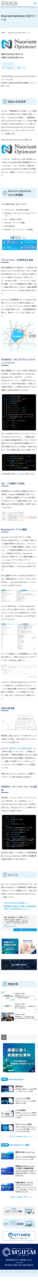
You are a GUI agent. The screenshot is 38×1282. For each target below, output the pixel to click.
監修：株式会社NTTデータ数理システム (14, 68)
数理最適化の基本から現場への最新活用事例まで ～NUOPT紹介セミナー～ (20, 907)
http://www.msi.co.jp (10, 926)
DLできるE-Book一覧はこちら (21, 1136)
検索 (3, 1037)
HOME (3, 32)
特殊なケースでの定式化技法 (20, 748)
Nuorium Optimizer (8, 64)
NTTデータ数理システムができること (24, 930)
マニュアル (19, 473)
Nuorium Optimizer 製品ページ (16, 902)
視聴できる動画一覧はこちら (22, 1197)
